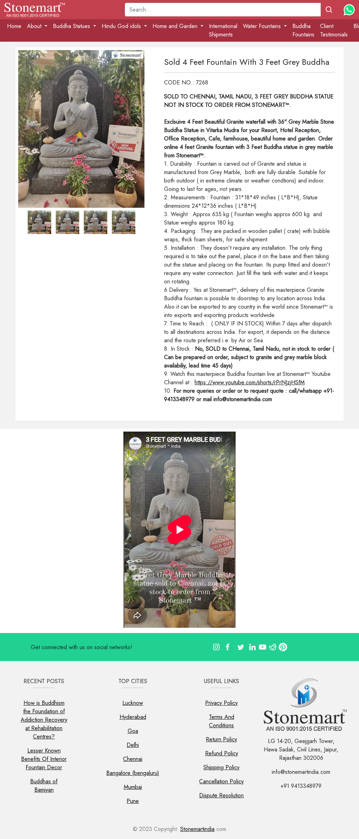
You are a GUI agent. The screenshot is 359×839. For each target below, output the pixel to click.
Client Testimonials (334, 30)
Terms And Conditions (221, 721)
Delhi (133, 745)
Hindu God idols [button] (122, 26)
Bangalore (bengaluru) (132, 773)
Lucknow (132, 703)
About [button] (35, 26)
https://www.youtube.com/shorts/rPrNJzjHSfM (250, 382)
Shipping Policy (221, 767)
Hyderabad (133, 717)
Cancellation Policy (221, 781)
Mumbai (133, 787)
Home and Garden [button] (176, 26)
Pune (133, 801)
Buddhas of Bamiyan (43, 785)
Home (14, 26)
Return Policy (221, 739)
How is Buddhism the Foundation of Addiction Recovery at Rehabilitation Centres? (44, 720)
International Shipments (223, 30)
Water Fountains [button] (263, 26)
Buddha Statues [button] (72, 26)
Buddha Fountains (303, 30)
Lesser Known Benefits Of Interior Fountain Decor (44, 759)
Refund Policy (221, 753)
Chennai (132, 759)
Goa (133, 731)
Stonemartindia (197, 829)
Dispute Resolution (221, 795)
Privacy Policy (221, 703)
